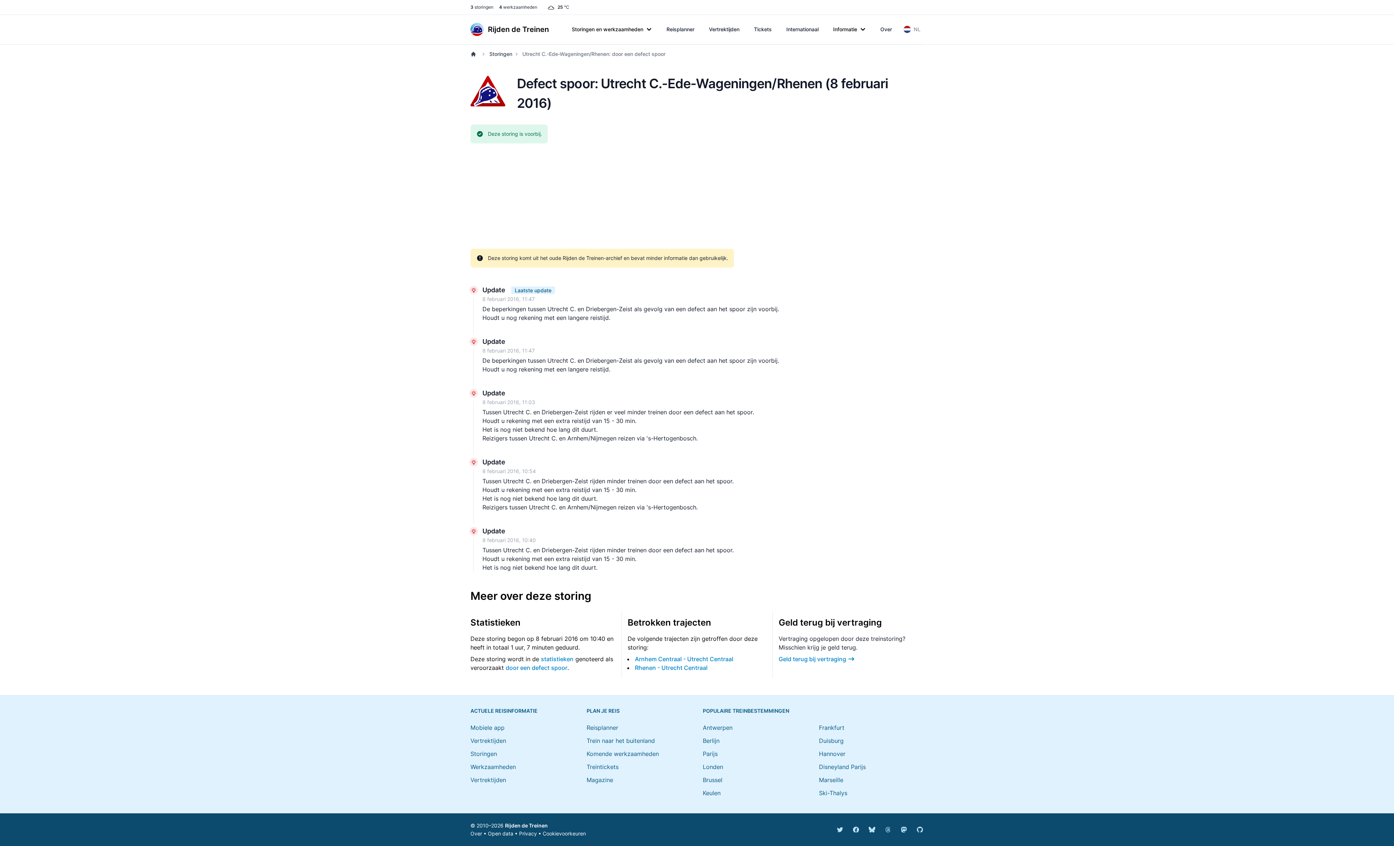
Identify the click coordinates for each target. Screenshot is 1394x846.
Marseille (831, 780)
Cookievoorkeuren (564, 833)
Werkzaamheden (493, 766)
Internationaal (802, 29)
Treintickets (603, 766)
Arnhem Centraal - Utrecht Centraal (684, 659)
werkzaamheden (518, 7)
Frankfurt (831, 727)
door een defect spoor (536, 667)
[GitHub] (920, 829)
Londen (713, 766)
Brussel (712, 780)
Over (886, 29)
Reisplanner (680, 29)
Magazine (600, 780)
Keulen (712, 793)
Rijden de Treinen (526, 825)
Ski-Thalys (833, 793)
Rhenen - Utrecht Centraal (671, 667)
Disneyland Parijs (842, 766)
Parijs (710, 753)
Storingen (500, 54)
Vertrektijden (724, 29)
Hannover (832, 753)
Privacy (528, 833)
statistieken (557, 659)
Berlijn (711, 740)
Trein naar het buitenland (621, 740)
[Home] (474, 54)
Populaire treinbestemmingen (746, 711)
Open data (500, 833)
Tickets (763, 29)
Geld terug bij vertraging (812, 659)
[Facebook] (856, 829)
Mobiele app (487, 727)
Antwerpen (718, 727)
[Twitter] (840, 829)
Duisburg (831, 740)
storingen (481, 7)
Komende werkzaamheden (623, 753)
